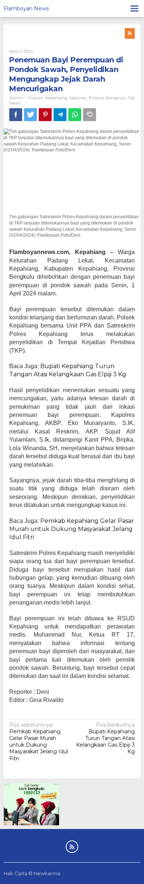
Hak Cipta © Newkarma (32, 873)
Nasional (77, 97)
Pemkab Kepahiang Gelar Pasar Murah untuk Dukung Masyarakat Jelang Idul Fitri (71, 529)
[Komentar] (89, 114)
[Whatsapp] (74, 114)
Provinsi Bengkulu (107, 97)
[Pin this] (45, 114)
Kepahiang (56, 97)
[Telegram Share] (60, 114)
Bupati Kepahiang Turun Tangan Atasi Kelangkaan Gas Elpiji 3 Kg (105, 738)
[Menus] (134, 8)
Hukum (35, 97)
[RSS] (130, 33)
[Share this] (15, 114)
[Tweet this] (30, 114)
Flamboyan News (26, 8)
